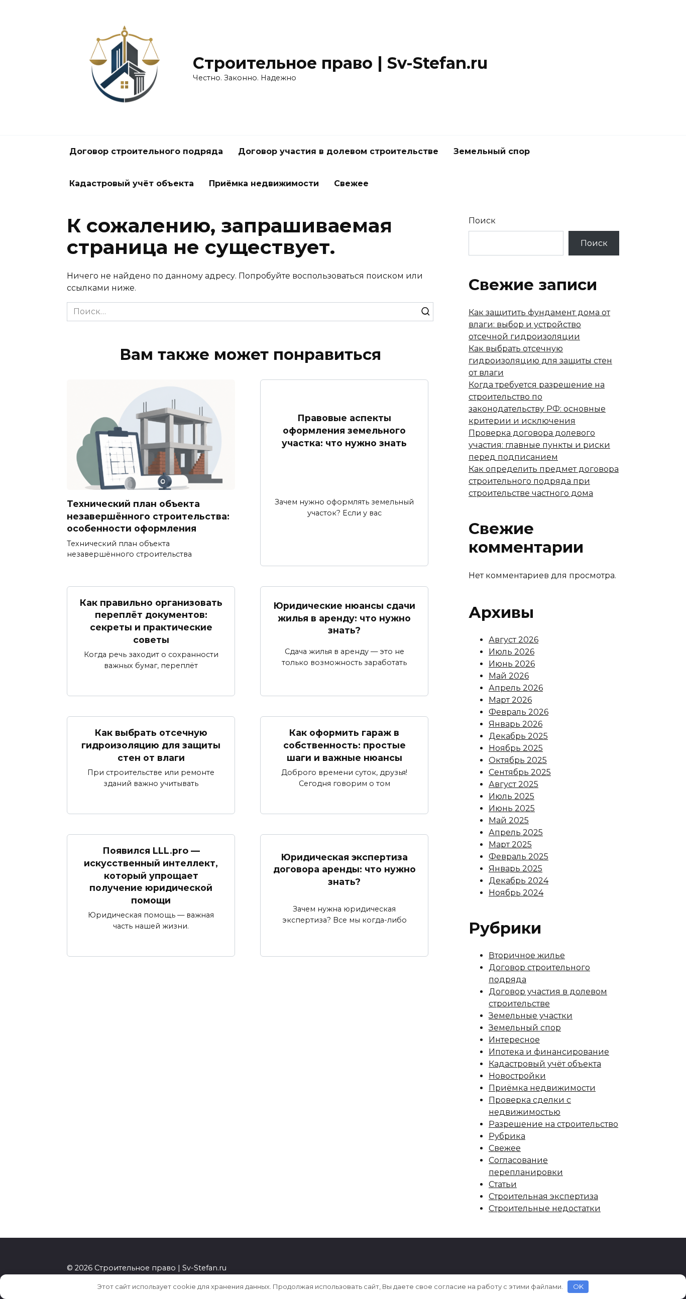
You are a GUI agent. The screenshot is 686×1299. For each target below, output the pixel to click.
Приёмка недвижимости (264, 183)
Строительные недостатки (545, 1208)
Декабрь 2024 (518, 880)
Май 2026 (509, 676)
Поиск (482, 220)
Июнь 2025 (512, 808)
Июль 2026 (511, 652)
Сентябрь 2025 (520, 772)
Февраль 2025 (518, 856)
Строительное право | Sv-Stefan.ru (340, 63)
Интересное (514, 1040)
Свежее (351, 183)
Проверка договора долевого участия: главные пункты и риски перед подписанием (539, 445)
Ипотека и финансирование (549, 1052)
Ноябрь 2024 (516, 892)
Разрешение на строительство (553, 1124)
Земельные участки (531, 1015)
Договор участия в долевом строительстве (338, 151)
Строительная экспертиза (543, 1196)
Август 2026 (513, 639)
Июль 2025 (511, 796)
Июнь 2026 (512, 664)
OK (578, 1286)
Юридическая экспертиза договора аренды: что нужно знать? (344, 868)
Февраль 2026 (518, 712)
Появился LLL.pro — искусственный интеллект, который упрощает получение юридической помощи (151, 875)
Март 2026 (510, 700)
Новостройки (517, 1076)
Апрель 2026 (516, 688)
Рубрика (507, 1136)
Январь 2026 (515, 724)
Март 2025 (510, 844)
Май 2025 (509, 820)
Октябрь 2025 (518, 760)
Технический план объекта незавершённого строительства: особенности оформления (148, 516)
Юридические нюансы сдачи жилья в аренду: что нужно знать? (344, 617)
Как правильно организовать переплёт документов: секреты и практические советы (151, 621)
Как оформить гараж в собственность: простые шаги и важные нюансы (344, 744)
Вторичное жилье (527, 955)
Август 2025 (513, 784)
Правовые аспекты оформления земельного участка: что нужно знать (344, 430)
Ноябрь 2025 (516, 748)
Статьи (503, 1184)
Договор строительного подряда (146, 151)
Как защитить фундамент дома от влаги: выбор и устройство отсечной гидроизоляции (539, 324)
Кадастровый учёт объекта (131, 183)
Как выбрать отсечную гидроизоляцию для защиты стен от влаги (150, 744)
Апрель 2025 (516, 832)
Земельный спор (491, 151)
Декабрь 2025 (518, 736)
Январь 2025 (515, 868)
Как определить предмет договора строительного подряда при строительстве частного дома (544, 481)
